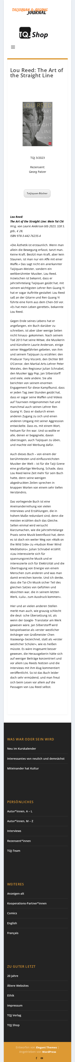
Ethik (10, 995)
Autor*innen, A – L (19, 811)
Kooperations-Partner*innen (27, 903)
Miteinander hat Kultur (23, 768)
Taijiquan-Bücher (37, 193)
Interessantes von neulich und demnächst (36, 758)
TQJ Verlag (14, 1015)
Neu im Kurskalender (21, 748)
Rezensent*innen (19, 841)
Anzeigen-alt (15, 893)
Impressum (14, 1005)
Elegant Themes (46, 1047)
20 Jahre (12, 976)
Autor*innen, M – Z (20, 821)
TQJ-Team (13, 851)
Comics (12, 913)
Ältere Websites (18, 986)
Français (12, 933)
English (12, 923)
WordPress (49, 1052)
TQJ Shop (13, 1025)
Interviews (14, 831)
